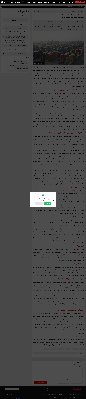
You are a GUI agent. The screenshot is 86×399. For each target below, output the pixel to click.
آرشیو (12, 2)
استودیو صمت (22, 2)
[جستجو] (8, 2)
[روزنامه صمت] (80, 2)
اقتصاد (53, 2)
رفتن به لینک (47, 203)
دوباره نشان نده (39, 203)
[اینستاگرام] (3, 2)
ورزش (49, 2)
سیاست (45, 2)
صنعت (69, 2)
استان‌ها (28, 2)
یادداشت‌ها (40, 2)
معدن (64, 2)
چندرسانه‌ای (17, 2)
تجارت (59, 2)
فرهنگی (34, 2)
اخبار (72, 2)
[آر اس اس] (4, 2)
